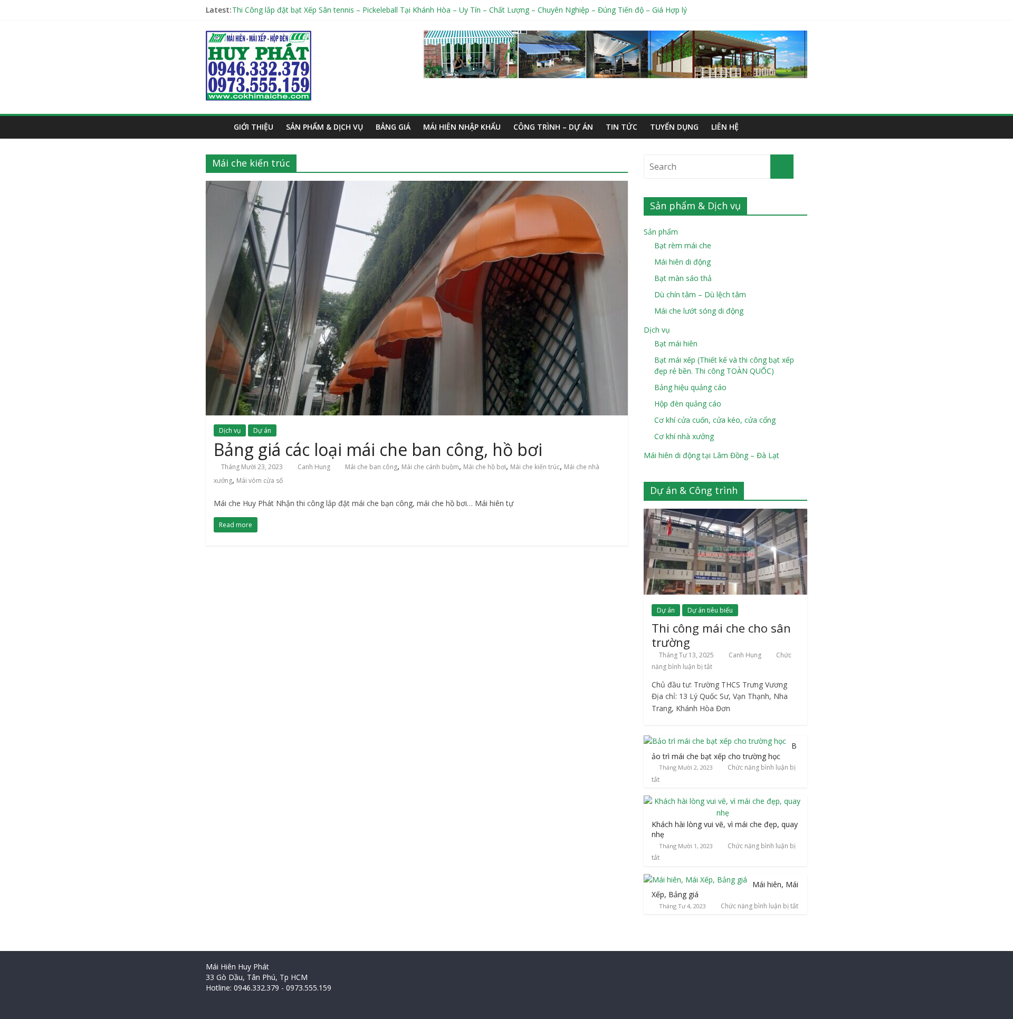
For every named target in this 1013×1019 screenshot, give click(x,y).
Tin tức (621, 127)
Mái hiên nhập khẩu (462, 127)
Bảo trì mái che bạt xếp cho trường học (724, 751)
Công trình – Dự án (553, 127)
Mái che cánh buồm (430, 466)
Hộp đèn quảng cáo (687, 404)
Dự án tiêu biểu (710, 610)
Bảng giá (393, 127)
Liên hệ (725, 127)
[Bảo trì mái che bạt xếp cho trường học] (715, 741)
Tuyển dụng (674, 127)
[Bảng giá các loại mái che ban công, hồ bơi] (417, 187)
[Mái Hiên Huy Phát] (258, 37)
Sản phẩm (661, 232)
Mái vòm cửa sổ (259, 480)
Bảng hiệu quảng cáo (690, 387)
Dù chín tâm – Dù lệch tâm (700, 294)
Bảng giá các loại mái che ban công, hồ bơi (378, 449)
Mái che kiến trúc (535, 466)
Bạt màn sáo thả (683, 278)
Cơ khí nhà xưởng (684, 436)
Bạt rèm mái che (682, 245)
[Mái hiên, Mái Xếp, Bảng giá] (695, 880)
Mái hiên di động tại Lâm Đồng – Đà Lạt (711, 455)
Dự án (262, 430)
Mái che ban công (371, 466)
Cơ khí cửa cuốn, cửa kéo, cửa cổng (715, 420)
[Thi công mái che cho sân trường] (725, 514)
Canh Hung (314, 466)
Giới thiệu (253, 127)
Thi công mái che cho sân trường (721, 634)
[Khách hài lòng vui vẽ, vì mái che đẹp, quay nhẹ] (723, 801)
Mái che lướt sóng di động (698, 311)
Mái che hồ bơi (484, 466)
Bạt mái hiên (675, 343)
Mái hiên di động (682, 262)
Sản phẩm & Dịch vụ (324, 127)
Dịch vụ (230, 430)
